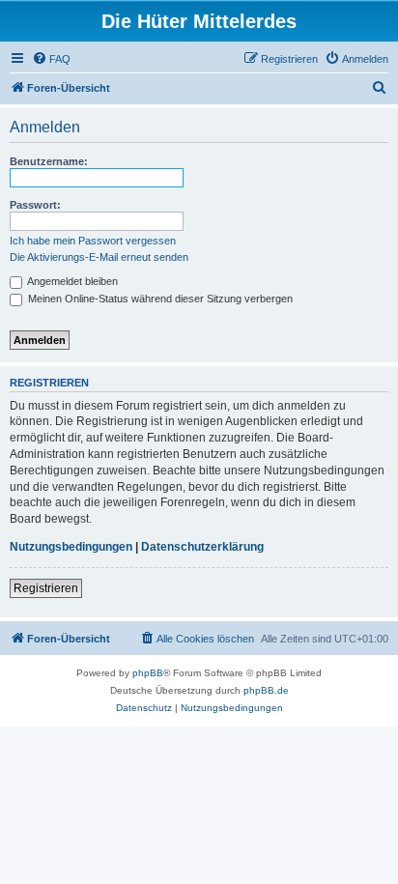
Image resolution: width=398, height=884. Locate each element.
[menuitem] (51, 59)
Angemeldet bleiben (71, 281)
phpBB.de (266, 690)
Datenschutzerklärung (202, 547)
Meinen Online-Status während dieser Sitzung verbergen (159, 298)
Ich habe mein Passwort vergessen (93, 240)
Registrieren (46, 588)
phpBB (147, 673)
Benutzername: (49, 161)
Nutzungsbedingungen (71, 547)
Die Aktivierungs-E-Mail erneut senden (99, 257)
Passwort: (35, 205)
